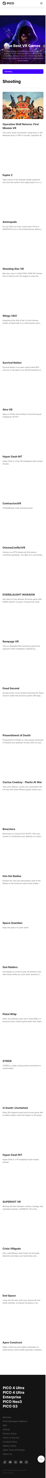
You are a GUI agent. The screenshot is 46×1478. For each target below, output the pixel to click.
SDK (5, 1425)
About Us (7, 1454)
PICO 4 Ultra (13, 1388)
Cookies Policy (10, 1441)
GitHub (6, 1429)
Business (7, 1417)
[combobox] (23, 71)
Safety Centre (9, 1446)
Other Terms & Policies (14, 1450)
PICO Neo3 (12, 1401)
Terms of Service (11, 1437)
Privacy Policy (9, 1433)
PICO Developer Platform (15, 1421)
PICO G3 (10, 1406)
